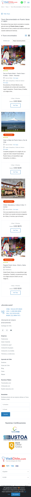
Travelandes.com (6, 383)
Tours (7, 7)
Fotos (2, 371)
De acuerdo (16, 494)
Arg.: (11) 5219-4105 (12, 313)
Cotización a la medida (7, 351)
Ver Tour (15, 105)
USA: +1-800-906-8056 (13, 311)
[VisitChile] (9, 2)
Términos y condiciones (8, 354)
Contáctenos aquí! (6, 345)
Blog (2, 368)
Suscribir (5, 414)
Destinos (3, 362)
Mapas (3, 374)
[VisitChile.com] (13, 459)
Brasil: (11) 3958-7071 (13, 315)
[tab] (26, 35)
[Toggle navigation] (28, 2)
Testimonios (4, 339)
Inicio (2, 7)
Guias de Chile (5, 365)
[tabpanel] (15, 55)
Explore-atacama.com (7, 389)
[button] (25, 2)
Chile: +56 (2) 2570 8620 (14, 309)
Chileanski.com (5, 386)
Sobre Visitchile (5, 342)
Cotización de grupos (7, 348)
